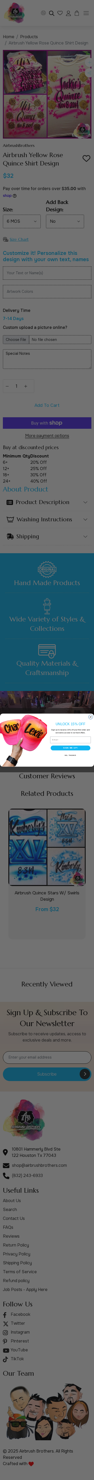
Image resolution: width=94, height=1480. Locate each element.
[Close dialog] (91, 717)
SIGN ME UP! (70, 748)
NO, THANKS (70, 755)
